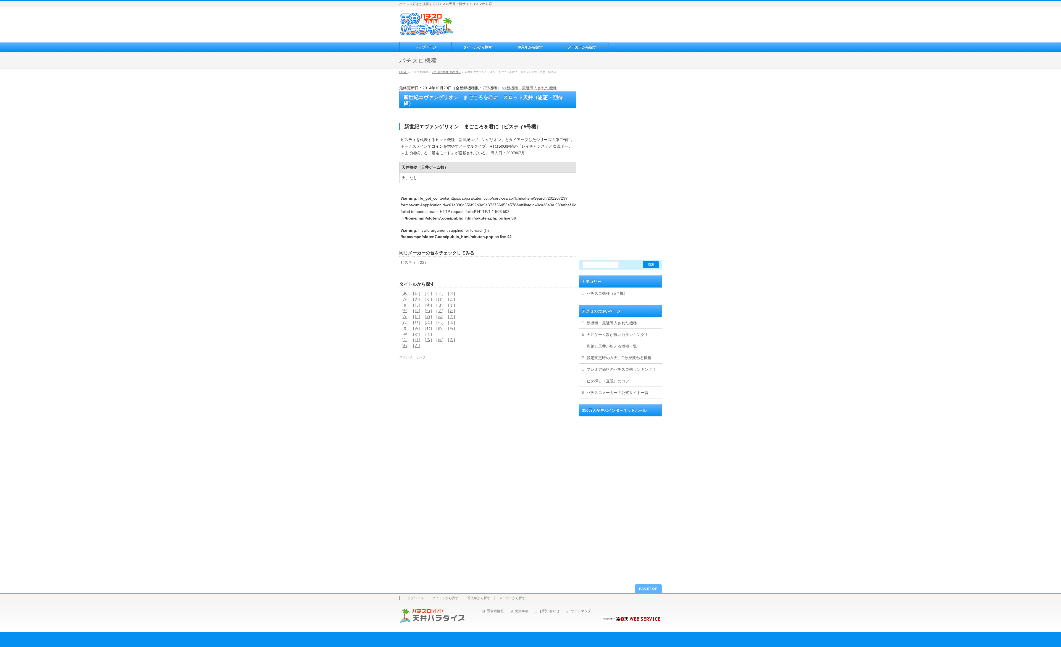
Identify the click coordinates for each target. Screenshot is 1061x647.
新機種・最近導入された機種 (612, 323)
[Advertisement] (558, 23)
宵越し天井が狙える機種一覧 (612, 346)
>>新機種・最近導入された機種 (529, 88)
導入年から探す (478, 598)
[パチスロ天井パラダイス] (427, 33)
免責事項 (521, 611)
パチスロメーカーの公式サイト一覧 (617, 392)
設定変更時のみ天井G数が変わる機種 (619, 358)
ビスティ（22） (414, 262)
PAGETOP (648, 588)
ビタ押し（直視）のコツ (608, 381)
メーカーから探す (512, 598)
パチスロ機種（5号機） (446, 72)
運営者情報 (495, 611)
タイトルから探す (445, 598)
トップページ (414, 598)
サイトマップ (581, 611)
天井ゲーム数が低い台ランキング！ (617, 334)
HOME (403, 72)
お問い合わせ (550, 611)
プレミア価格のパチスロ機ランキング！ (621, 369)
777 (486, 88)
